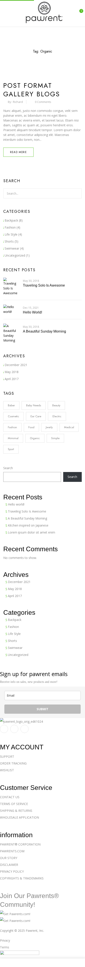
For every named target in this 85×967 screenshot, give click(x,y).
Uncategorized (15, 255)
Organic (35, 438)
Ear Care (36, 416)
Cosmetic (13, 416)
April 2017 (12, 379)
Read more (18, 152)
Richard (18, 102)
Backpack (11, 220)
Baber (11, 405)
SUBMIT (42, 709)
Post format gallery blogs (31, 90)
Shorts (9, 241)
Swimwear (12, 248)
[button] (78, 13)
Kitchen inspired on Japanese (28, 525)
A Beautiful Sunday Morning (44, 331)
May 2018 (12, 372)
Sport (11, 449)
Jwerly (49, 427)
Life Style (11, 234)
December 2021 (16, 365)
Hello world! (32, 312)
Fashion (10, 227)
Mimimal (13, 438)
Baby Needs (33, 405)
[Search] (76, 193)
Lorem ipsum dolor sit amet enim (31, 532)
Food (31, 427)
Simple (55, 438)
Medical (69, 427)
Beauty (56, 405)
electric (57, 416)
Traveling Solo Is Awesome (44, 285)
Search (8, 468)
